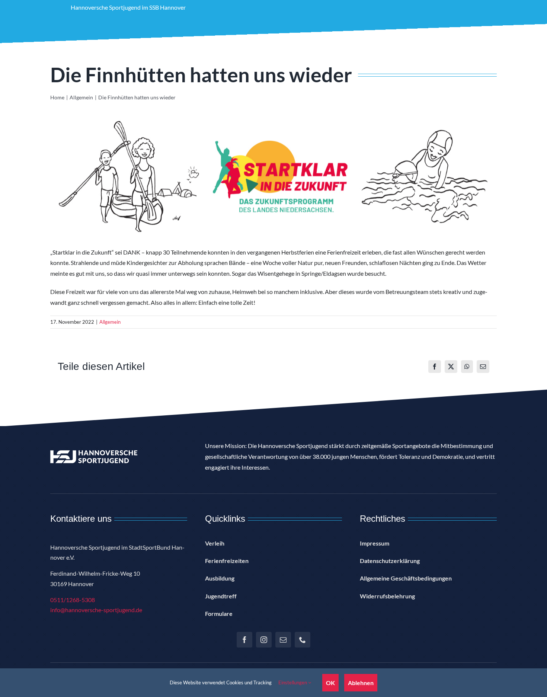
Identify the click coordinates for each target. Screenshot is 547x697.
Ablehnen (361, 682)
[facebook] (244, 640)
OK (330, 682)
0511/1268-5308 (72, 599)
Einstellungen (293, 682)
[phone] (302, 640)
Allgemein (110, 322)
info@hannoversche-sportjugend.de (96, 609)
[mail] (283, 640)
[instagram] (264, 640)
